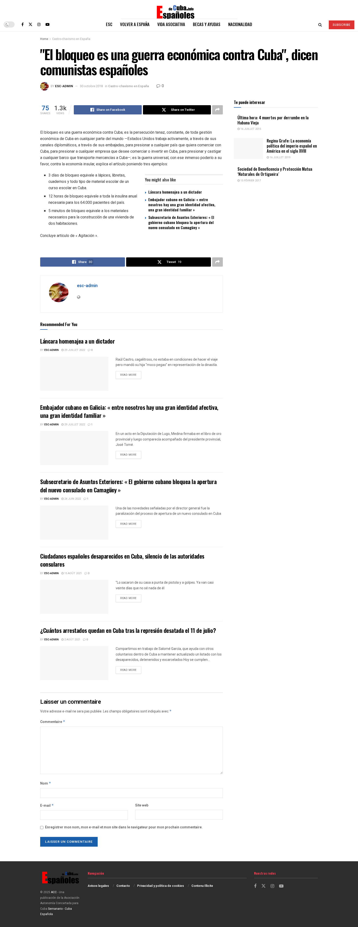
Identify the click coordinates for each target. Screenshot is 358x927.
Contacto (123, 885)
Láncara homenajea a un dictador (175, 192)
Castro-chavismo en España (71, 39)
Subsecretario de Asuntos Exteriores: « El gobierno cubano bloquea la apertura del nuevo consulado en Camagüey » (181, 222)
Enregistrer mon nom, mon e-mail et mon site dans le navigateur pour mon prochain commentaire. (124, 827)
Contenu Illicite (202, 885)
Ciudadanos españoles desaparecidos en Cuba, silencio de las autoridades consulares (122, 560)
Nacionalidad (240, 24)
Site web (141, 805)
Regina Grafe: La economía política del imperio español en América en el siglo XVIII (292, 146)
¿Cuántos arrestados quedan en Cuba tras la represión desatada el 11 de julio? (128, 630)
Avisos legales (98, 885)
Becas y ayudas (206, 24)
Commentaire (52, 721)
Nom (45, 783)
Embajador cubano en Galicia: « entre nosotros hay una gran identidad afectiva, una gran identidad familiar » (181, 204)
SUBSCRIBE (341, 25)
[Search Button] (320, 24)
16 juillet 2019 (279, 157)
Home (44, 39)
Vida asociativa (171, 24)
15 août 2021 (73, 573)
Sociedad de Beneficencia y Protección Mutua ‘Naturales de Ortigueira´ (274, 171)
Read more (130, 375)
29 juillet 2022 (74, 350)
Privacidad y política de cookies (160, 885)
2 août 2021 (72, 639)
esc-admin (64, 86)
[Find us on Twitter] (30, 24)
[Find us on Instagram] (39, 24)
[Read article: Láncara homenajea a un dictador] (74, 374)
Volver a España (135, 24)
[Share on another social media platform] (217, 109)
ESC (109, 24)
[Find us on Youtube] (47, 24)
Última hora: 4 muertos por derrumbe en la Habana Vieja (273, 120)
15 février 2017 (250, 180)
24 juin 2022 (72, 499)
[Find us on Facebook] (22, 24)
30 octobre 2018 (91, 86)
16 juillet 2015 (250, 129)
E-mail (47, 805)
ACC (54, 892)
